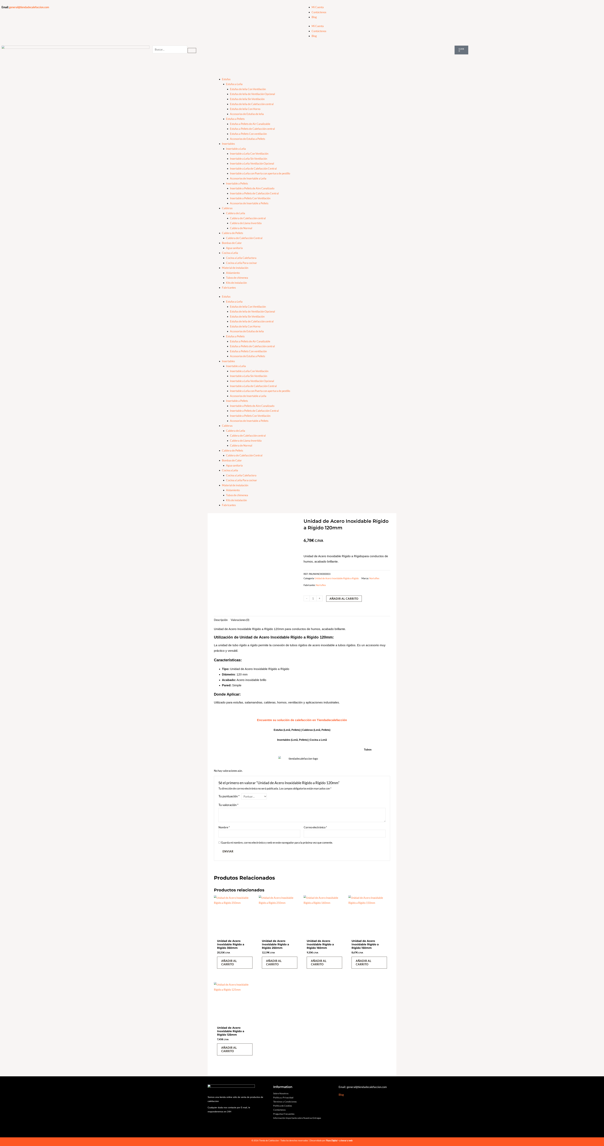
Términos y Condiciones (285, 1101)
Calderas (227, 208)
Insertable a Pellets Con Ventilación (250, 198)
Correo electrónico (315, 827)
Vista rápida (235, 934)
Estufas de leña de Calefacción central (252, 104)
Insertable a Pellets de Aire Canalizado (252, 188)
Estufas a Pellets (235, 118)
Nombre (224, 827)
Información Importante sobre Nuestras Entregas (297, 1118)
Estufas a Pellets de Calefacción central (252, 128)
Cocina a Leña (230, 252)
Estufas (226, 79)
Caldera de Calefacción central (248, 218)
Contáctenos (319, 12)
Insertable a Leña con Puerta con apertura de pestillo (260, 173)
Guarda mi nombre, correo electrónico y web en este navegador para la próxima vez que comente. (277, 842)
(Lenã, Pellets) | (300, 740)
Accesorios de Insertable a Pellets (249, 203)
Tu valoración (228, 805)
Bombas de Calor (232, 243)
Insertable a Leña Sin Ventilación (248, 158)
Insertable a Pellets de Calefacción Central (254, 193)
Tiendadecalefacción (332, 720)
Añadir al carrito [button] (229, 962)
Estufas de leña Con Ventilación (248, 89)
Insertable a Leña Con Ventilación (249, 153)
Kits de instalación (236, 282)
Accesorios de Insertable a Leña (248, 178)
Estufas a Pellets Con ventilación (248, 133)
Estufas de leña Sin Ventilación (247, 99)
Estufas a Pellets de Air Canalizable (250, 123)
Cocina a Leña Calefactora (241, 257)
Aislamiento (233, 272)
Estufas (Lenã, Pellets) (287, 730)
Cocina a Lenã (318, 740)
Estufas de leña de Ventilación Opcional (252, 94)
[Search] (192, 50)
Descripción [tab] (221, 620)
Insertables (228, 143)
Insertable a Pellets (237, 183)
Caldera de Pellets (232, 233)
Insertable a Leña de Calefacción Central (253, 168)
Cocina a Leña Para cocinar (241, 263)
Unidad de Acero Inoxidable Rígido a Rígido (336, 578)
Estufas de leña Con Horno (245, 109)
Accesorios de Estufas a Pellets (247, 138)
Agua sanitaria (234, 248)
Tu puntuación (229, 796)
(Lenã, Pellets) (321, 730)
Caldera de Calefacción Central (244, 238)
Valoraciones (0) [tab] (240, 620)
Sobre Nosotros (280, 1093)
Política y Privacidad (283, 1097)
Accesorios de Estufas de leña (247, 114)
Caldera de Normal (241, 228)
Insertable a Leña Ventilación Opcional (252, 163)
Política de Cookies (282, 1105)
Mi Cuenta (318, 7)
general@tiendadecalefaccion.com (29, 7)
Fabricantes (229, 287)
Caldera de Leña (235, 213)
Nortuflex (374, 578)
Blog (314, 17)
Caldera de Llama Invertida (246, 223)
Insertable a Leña (236, 148)
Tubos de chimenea (237, 277)
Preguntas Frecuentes (283, 1114)
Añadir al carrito (344, 598)
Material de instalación (235, 267)
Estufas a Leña (234, 84)
